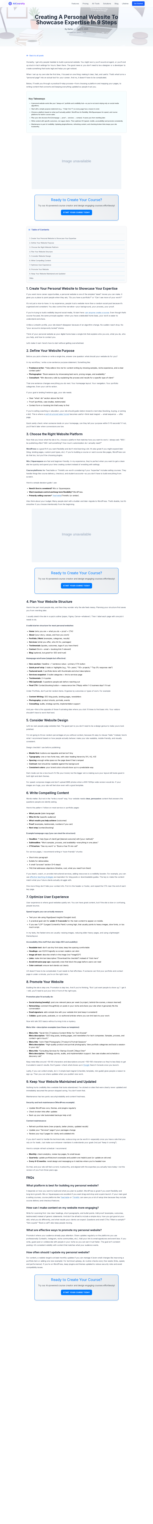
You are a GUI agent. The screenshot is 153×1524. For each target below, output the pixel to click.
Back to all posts (36, 55)
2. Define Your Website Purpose (41, 243)
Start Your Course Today (76, 212)
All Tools (95, 3)
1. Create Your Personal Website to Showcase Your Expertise (52, 238)
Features (75, 3)
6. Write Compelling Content (40, 260)
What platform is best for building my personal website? (62, 1185)
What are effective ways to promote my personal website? (64, 1230)
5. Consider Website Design (40, 256)
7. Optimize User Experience (40, 265)
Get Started (138, 3)
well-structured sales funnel (57, 414)
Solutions (107, 3)
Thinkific (76, 1197)
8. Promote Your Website (39, 269)
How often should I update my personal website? (58, 1252)
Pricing (85, 3)
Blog (116, 3)
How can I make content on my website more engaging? (62, 1207)
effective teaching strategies (41, 877)
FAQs (31, 278)
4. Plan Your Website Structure (41, 252)
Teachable (56, 495)
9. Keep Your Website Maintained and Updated (47, 274)
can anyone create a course (97, 312)
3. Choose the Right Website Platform (43, 247)
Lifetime (125, 3)
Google (86, 1065)
